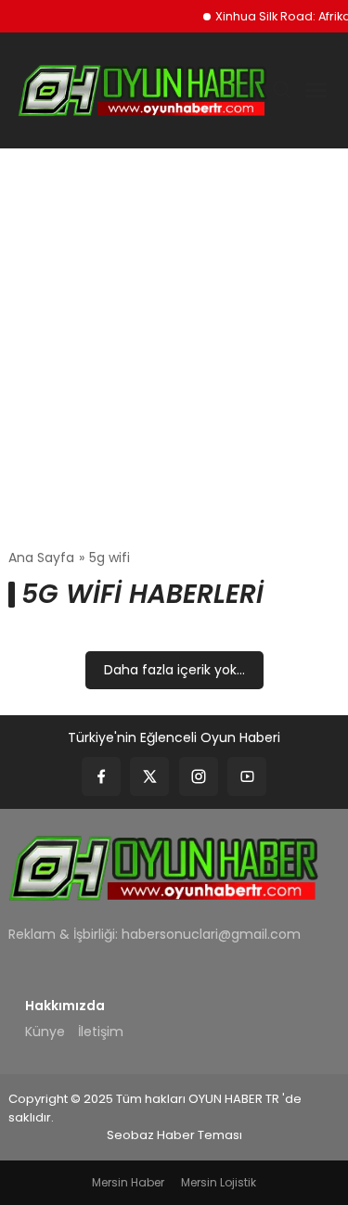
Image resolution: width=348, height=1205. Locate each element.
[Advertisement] (174, 348)
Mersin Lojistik (218, 1182)
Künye (45, 1031)
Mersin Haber (128, 1182)
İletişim (100, 1031)
